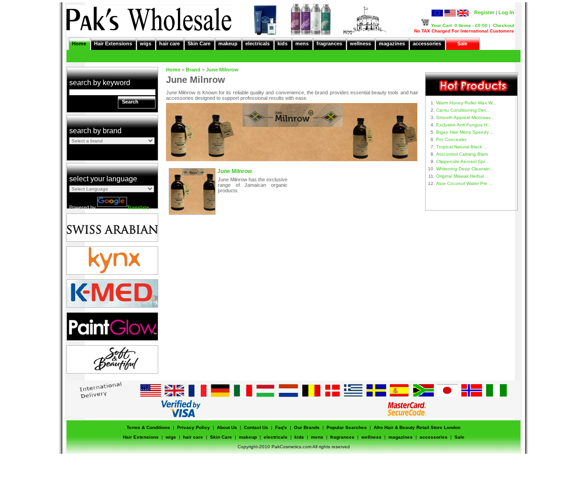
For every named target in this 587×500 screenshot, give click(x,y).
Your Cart (441, 25)
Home (79, 43)
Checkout (503, 25)
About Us (227, 427)
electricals (257, 43)
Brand (193, 69)
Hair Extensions (113, 43)
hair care (169, 43)
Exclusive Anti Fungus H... (463, 124)
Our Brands (307, 427)
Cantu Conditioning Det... (463, 110)
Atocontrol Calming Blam (462, 154)
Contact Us (256, 427)
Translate (138, 207)
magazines (392, 43)
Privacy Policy (193, 427)
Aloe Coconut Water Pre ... (464, 183)
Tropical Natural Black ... (461, 146)
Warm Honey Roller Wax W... (466, 102)
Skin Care (199, 43)
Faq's (281, 427)
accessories (427, 43)
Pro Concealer (451, 139)
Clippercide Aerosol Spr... (462, 161)
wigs (145, 43)
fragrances (329, 43)
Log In (506, 12)
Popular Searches (347, 427)
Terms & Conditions (148, 427)
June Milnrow (222, 69)
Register (484, 12)
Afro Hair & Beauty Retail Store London (417, 427)
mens (302, 43)
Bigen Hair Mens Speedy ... (465, 132)
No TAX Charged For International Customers (464, 30)
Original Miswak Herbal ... (462, 176)
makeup (228, 43)
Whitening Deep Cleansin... (465, 168)
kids (282, 43)
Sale (462, 43)
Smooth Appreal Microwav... (465, 117)
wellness (360, 43)
